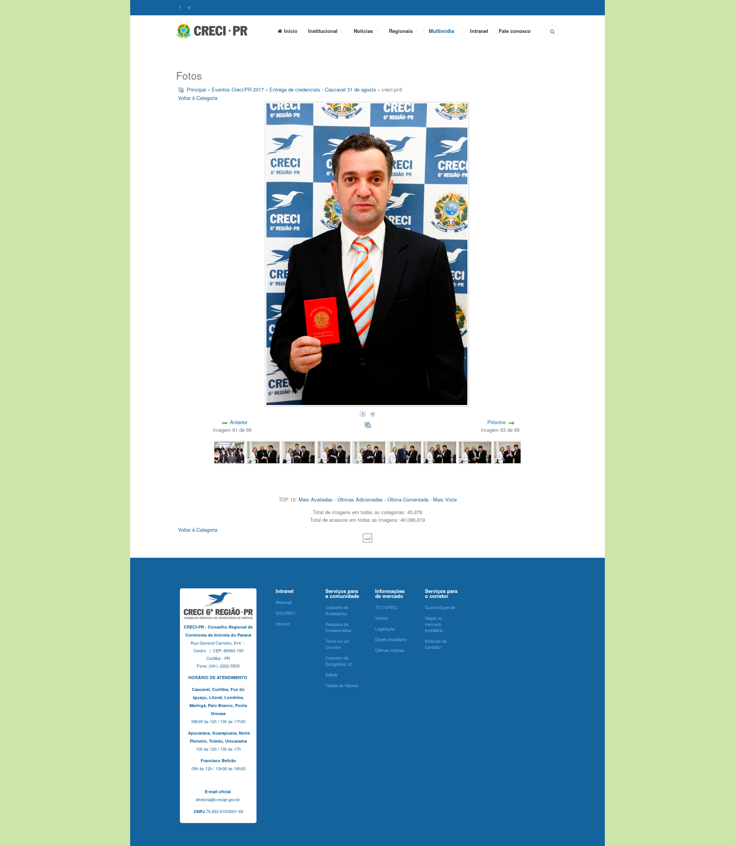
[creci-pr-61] (510, 451)
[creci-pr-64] (404, 451)
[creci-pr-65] (369, 451)
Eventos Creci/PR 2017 (238, 89)
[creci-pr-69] (228, 451)
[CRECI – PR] (212, 30)
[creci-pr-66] (334, 451)
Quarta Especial (440, 607)
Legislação (385, 629)
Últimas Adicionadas (360, 499)
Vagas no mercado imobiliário (434, 624)
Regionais (401, 30)
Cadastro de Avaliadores (336, 610)
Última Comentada (407, 499)
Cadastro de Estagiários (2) (339, 661)
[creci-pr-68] (263, 451)
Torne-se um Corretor (337, 644)
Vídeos (381, 618)
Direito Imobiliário (391, 639)
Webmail (283, 602)
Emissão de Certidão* (436, 644)
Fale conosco (515, 30)
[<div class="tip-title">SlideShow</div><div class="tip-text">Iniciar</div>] (362, 412)
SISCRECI (285, 613)
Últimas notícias (390, 650)
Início (290, 30)
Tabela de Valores (341, 685)
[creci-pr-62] (475, 451)
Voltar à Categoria (197, 97)
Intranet (479, 30)
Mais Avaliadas (316, 499)
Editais (331, 674)
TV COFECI (386, 607)
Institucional (323, 30)
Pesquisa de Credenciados (338, 627)
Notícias (364, 30)
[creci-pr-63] (440, 451)
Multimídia (442, 30)
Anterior (238, 422)
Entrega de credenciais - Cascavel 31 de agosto (323, 89)
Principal (196, 89)
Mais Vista (445, 499)
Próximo (496, 422)
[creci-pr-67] (298, 451)
